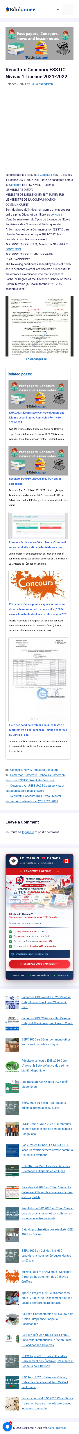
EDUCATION (13, 249)
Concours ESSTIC (17, 780)
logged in (28, 832)
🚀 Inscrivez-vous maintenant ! (40, 964)
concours (56, 214)
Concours (46, 175)
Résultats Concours (45, 770)
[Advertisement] (39, 131)
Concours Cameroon (52, 775)
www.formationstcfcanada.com (32, 954)
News (27, 770)
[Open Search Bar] (58, 9)
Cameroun (31, 775)
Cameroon (16, 775)
